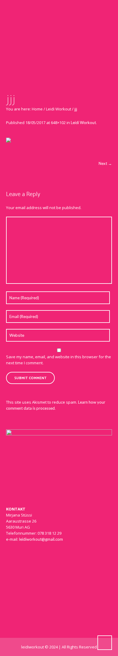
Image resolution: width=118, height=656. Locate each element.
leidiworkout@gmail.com (41, 539)
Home (37, 109)
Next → (105, 163)
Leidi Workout (58, 109)
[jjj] (59, 146)
